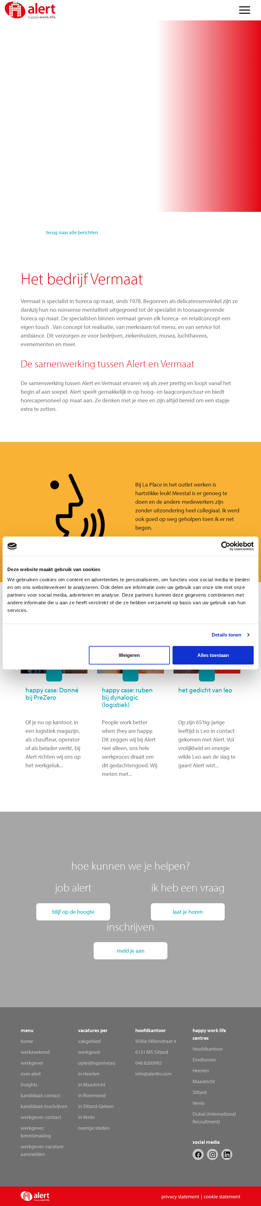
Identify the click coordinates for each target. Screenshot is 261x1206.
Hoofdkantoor (208, 1049)
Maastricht (204, 1081)
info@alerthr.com (153, 1073)
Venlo (199, 1103)
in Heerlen (89, 1073)
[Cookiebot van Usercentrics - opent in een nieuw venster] (226, 546)
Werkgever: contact (41, 1117)
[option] (187, 510)
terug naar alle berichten (72, 232)
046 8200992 (148, 1063)
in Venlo (86, 1117)
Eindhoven (204, 1059)
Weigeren (129, 655)
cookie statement (222, 1196)
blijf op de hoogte (73, 911)
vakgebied (89, 1041)
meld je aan (131, 950)
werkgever (89, 1052)
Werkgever (32, 1063)
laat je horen (188, 911)
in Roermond (92, 1095)
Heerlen (201, 1070)
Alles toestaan (213, 655)
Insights (29, 1084)
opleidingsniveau (96, 1063)
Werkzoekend (35, 1052)
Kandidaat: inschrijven (44, 1106)
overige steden (93, 1128)
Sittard (200, 1092)
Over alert (31, 1073)
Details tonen (226, 634)
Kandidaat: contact (40, 1095)
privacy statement (180, 1196)
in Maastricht (91, 1084)
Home (27, 1041)
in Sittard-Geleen (96, 1106)
